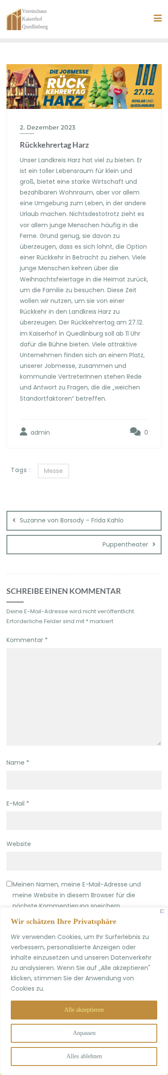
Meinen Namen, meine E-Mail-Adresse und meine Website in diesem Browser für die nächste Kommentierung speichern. (76, 895)
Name (17, 762)
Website (18, 844)
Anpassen (84, 1033)
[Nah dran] (162, 911)
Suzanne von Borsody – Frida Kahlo (72, 520)
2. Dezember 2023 (47, 127)
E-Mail (17, 803)
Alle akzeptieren (84, 1010)
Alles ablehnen (84, 1056)
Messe (53, 470)
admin (39, 432)
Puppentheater (125, 544)
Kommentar (27, 640)
